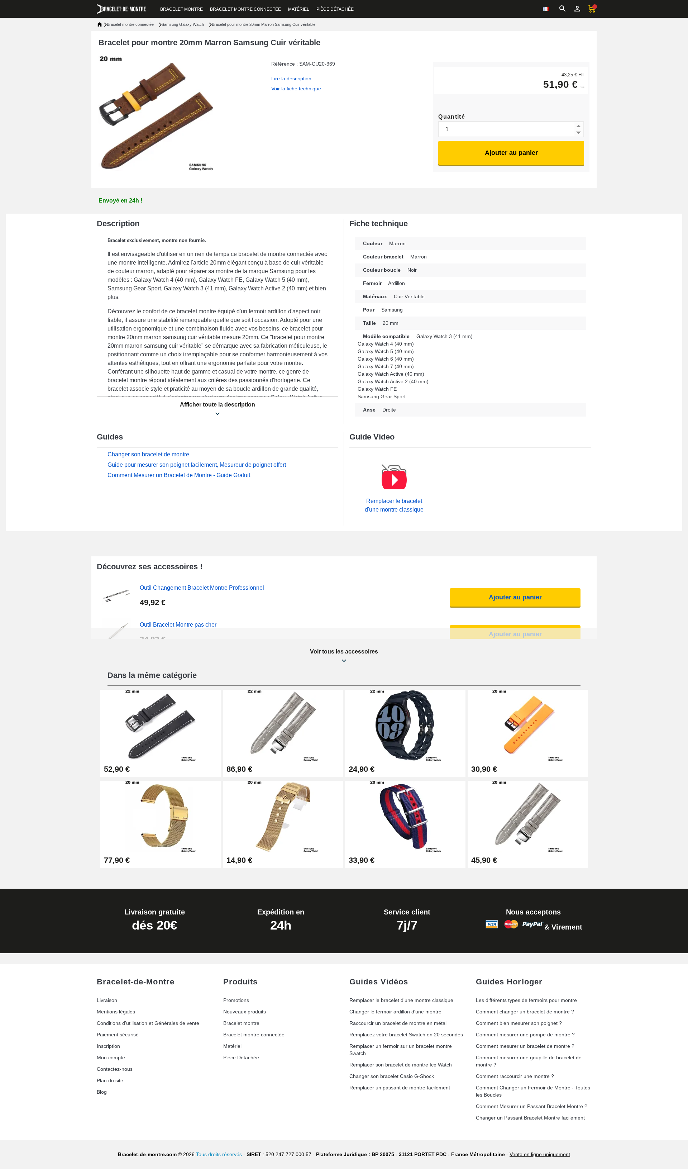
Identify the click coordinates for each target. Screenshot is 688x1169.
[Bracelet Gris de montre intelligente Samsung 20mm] (528, 816)
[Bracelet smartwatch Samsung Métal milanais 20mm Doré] (283, 816)
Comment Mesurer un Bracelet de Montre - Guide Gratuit (179, 475)
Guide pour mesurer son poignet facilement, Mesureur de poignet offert (197, 465)
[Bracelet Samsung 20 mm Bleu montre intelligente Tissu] (405, 816)
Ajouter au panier (511, 152)
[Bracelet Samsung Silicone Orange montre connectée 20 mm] (528, 725)
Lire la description (291, 78)
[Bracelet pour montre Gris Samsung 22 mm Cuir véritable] (283, 725)
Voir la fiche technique (296, 88)
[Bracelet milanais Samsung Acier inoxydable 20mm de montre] (160, 816)
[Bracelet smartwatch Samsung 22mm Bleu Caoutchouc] (405, 725)
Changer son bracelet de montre (148, 454)
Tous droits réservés (219, 1154)
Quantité (451, 117)
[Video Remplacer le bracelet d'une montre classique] (394, 480)
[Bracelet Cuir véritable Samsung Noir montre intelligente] (160, 725)
